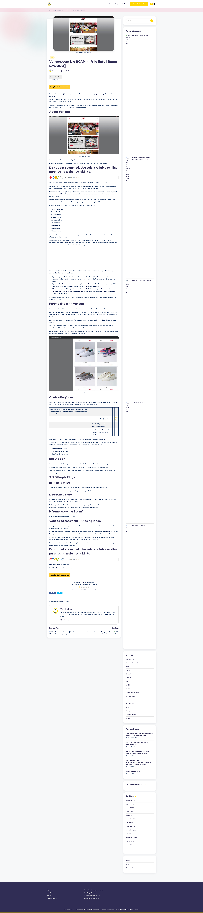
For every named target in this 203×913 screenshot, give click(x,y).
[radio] (80, 587)
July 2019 (129, 845)
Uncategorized (131, 714)
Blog (127, 666)
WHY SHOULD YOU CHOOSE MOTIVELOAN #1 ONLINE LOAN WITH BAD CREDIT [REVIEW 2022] (138, 762)
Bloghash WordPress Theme (129, 910)
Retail (52, 57)
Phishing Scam (130, 703)
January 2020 (130, 823)
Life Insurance (130, 696)
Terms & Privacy (52, 898)
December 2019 (131, 826)
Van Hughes (66, 609)
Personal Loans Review (91, 898)
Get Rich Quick (130, 681)
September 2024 (131, 800)
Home (128, 860)
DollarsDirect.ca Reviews (140, 35)
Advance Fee (130, 659)
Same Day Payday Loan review (94, 890)
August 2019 (130, 841)
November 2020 (131, 819)
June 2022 (129, 811)
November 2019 (131, 830)
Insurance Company (132, 692)
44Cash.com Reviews (139, 403)
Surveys (128, 711)
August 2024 (130, 804)
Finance (128, 678)
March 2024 (130, 808)
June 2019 (129, 848)
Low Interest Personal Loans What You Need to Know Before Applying (139, 734)
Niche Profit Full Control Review (142, 280)
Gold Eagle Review (90, 893)
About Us (50, 893)
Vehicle (128, 718)
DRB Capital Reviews (139, 525)
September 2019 (131, 837)
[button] (139, 4)
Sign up (49, 890)
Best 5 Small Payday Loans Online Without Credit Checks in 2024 (137, 752)
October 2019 (130, 834)
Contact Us (129, 868)
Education (129, 674)
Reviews (49, 895)
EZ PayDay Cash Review (92, 895)
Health (128, 685)
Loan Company (131, 700)
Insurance (129, 689)
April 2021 (129, 815)
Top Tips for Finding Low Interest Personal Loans (137, 743)
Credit (128, 670)
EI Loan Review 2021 (133, 771)
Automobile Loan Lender (134, 663)
